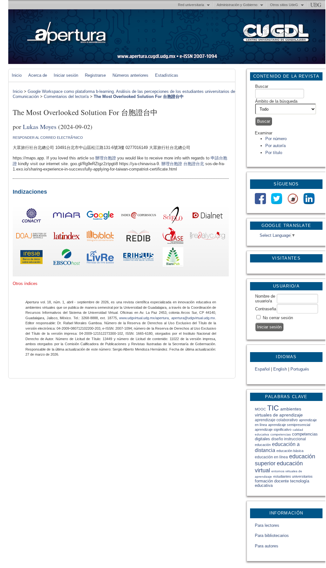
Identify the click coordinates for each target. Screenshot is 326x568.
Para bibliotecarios (272, 535)
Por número (276, 138)
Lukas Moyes (40, 126)
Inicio (17, 75)
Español (262, 369)
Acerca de (37, 75)
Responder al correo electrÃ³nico (48, 137)
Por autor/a (275, 145)
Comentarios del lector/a (66, 96)
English (280, 369)
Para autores (266, 546)
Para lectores (267, 525)
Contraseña (265, 309)
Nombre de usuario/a (265, 298)
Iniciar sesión (66, 75)
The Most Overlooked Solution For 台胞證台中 (139, 96)
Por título (273, 152)
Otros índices (25, 283)
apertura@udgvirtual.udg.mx (193, 318)
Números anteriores (130, 75)
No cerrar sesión (278, 317)
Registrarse (95, 75)
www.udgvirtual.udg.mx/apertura (144, 318)
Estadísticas (166, 75)
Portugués (299, 369)
